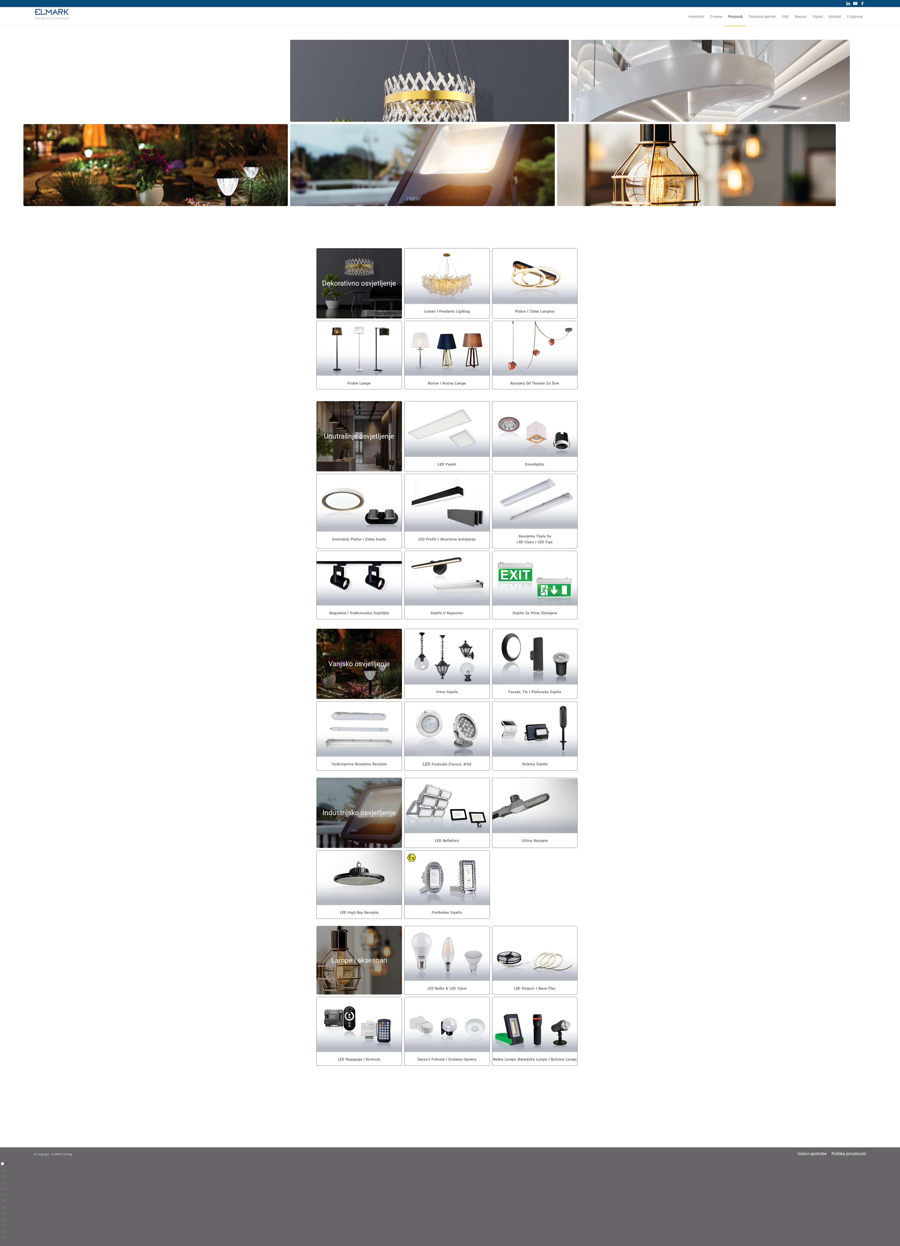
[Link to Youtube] (855, 3)
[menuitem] (696, 16)
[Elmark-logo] (51, 16)
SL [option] (4, 1200)
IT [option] (3, 1182)
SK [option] (4, 1207)
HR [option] (4, 1238)
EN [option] (4, 1170)
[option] (451, 1170)
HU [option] (5, 1194)
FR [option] (4, 1225)
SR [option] (4, 1213)
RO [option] (4, 1188)
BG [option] (4, 1176)
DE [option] (4, 1232)
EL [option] (4, 1219)
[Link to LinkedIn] (848, 3)
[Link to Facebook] (862, 3)
